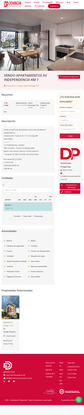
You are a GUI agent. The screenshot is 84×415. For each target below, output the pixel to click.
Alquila (36, 2)
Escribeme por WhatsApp (71, 186)
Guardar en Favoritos (70, 77)
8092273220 (10, 372)
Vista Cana (72, 377)
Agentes (28, 6)
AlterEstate (75, 400)
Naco (61, 370)
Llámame (67, 192)
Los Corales (72, 374)
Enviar (70, 136)
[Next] (80, 40)
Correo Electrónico (66, 125)
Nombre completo (66, 107)
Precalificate (40, 6)
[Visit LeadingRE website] (51, 392)
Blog (68, 2)
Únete (75, 2)
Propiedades (48, 2)
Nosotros (59, 2)
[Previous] (3, 40)
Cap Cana (71, 363)
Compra (28, 2)
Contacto (54, 6)
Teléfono (63, 116)
